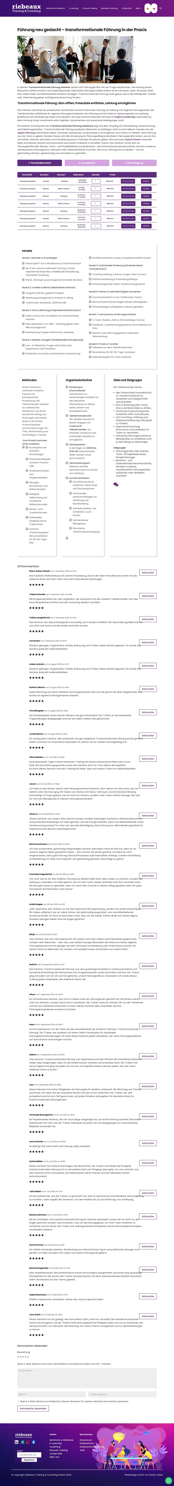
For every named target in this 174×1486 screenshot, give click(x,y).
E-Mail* (20, 1451)
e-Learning (73, 8)
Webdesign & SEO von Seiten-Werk (144, 1474)
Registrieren (29, 1460)
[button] (160, 8)
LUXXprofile (127, 8)
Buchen (146, 181)
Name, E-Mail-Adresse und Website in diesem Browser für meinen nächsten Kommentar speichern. (74, 1401)
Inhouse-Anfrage (128, 181)
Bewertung (23, 1352)
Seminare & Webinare (55, 8)
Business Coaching (109, 8)
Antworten (148, 572)
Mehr (138, 8)
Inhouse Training (90, 8)
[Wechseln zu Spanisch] (148, 8)
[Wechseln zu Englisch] (154, 8)
